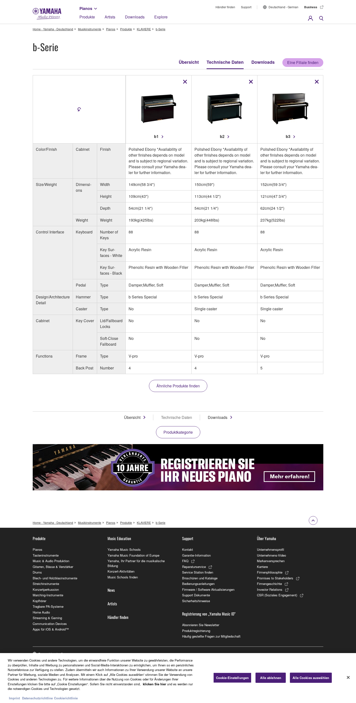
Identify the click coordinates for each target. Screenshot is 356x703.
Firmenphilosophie (269, 572)
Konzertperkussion (46, 589)
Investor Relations (269, 589)
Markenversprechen (271, 561)
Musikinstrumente (89, 29)
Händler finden (225, 7)
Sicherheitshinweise (196, 601)
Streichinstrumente (46, 583)
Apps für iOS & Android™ (51, 629)
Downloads (135, 17)
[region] (178, 678)
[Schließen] (348, 677)
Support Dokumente (196, 595)
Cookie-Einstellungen (232, 677)
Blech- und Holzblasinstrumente (55, 578)
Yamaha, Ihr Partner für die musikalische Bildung (136, 563)
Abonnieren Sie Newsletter (200, 625)
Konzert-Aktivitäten (121, 571)
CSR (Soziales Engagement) (277, 595)
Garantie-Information (196, 555)
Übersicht (189, 62)
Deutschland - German (283, 7)
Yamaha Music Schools (124, 549)
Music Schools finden (123, 577)
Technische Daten (225, 62)
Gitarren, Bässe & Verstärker (53, 566)
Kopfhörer (39, 601)
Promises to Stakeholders (275, 578)
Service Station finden (197, 572)
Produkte (87, 17)
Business (310, 7)
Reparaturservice (194, 566)
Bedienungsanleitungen (198, 583)
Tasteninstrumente (46, 555)
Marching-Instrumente (48, 595)
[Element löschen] (185, 81)
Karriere (262, 566)
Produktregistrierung (196, 630)
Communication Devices (50, 623)
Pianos (85, 8)
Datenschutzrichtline (37, 698)
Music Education (119, 538)
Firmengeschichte (269, 583)
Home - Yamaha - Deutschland (53, 29)
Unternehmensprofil (270, 549)
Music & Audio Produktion (51, 561)
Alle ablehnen (270, 677)
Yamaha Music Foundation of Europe (133, 555)
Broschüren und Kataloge (199, 578)
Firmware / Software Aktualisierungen (208, 589)
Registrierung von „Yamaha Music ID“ (209, 614)
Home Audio (41, 612)
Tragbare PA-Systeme (48, 606)
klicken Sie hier (154, 684)
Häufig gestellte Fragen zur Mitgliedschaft (211, 636)
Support (246, 7)
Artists (110, 17)
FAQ (185, 561)
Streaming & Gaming (47, 617)
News (111, 590)
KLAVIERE (144, 29)
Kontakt (187, 549)
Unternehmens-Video (271, 555)
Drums (37, 572)
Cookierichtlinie (66, 698)
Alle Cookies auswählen (311, 677)
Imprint (14, 698)
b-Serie (160, 29)
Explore (161, 17)
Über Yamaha (266, 538)
